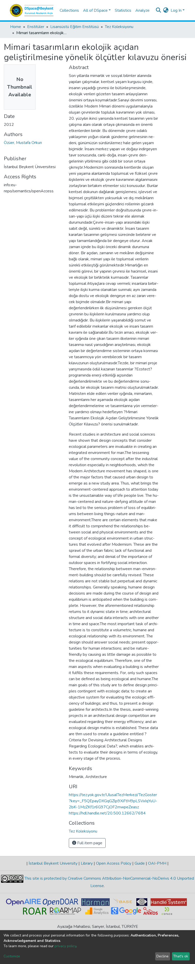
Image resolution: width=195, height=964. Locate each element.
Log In (176, 10)
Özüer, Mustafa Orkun (23, 142)
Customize (12, 956)
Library (87, 863)
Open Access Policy (113, 863)
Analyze (142, 10)
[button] (166, 10)
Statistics (123, 10)
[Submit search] (158, 10)
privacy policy (65, 946)
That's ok (180, 956)
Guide (140, 863)
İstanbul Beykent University (53, 863)
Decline (162, 956)
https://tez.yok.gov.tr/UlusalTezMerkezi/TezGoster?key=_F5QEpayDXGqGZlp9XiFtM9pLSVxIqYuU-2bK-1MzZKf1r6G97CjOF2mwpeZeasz (113, 801)
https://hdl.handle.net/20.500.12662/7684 (107, 813)
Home (15, 27)
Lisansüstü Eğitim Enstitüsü (74, 27)
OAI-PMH (157, 863)
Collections (69, 10)
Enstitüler (35, 27)
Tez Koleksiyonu (119, 27)
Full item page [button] (89, 843)
